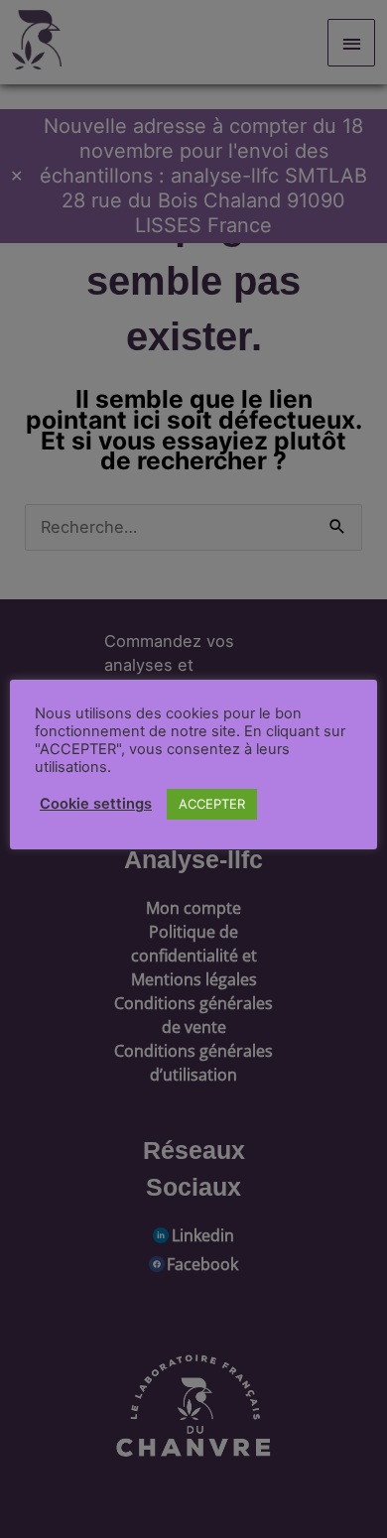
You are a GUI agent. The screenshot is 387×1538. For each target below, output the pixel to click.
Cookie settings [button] (96, 804)
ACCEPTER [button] (212, 804)
